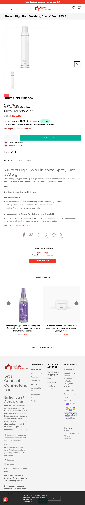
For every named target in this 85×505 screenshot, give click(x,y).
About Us (34, 377)
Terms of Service (70, 394)
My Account (52, 378)
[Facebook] (15, 152)
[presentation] (9, 303)
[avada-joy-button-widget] (5, 499)
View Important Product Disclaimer (17, 129)
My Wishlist (51, 382)
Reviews (20, 160)
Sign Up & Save (36, 373)
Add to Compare (15, 145)
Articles (34, 401)
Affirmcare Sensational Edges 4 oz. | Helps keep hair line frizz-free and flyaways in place (61, 328)
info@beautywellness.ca (16, 435)
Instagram (11, 464)
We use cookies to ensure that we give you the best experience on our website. (35, 497)
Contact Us (35, 381)
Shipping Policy (69, 369)
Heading (29, 160)
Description (9, 160)
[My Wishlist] (74, 8)
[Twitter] (11, 152)
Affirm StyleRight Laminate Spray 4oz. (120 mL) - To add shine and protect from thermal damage (23, 328)
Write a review (42, 261)
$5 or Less (34, 384)
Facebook (11, 460)
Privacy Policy (69, 390)
